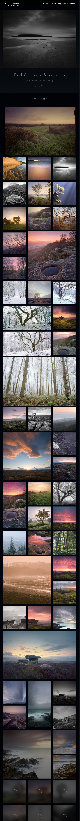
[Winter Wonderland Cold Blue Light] (27, 318)
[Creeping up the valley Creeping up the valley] (14, 419)
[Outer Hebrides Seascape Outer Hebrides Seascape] (64, 742)
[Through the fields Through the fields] (39, 131)
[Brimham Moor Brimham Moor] (64, 468)
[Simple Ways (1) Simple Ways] (64, 218)
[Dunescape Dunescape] (14, 168)
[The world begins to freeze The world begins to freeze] (14, 293)
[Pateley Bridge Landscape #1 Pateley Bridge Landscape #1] (14, 505)
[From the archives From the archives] (14, 218)
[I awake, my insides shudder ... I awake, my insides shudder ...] (39, 704)
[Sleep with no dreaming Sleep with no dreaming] (39, 293)
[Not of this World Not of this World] (64, 193)
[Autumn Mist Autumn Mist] (64, 343)
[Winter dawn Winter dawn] (39, 791)
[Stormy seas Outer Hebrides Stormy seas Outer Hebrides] (27, 754)
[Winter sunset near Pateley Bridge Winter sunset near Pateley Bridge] (64, 692)
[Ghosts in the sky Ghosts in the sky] (39, 543)
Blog (59, 4)
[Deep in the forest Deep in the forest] (64, 493)
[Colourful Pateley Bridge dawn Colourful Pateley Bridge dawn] (64, 567)
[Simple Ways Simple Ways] (64, 717)
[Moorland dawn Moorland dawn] (14, 717)
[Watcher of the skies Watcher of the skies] (14, 692)
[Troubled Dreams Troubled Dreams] (64, 443)
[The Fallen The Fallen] (14, 193)
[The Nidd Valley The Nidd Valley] (64, 419)
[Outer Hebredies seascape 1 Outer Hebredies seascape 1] (64, 767)
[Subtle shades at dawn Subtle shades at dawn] (39, 518)
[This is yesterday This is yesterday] (39, 493)
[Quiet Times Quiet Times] (39, 218)
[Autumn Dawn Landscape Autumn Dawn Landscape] (52, 255)
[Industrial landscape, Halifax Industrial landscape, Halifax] (14, 617)
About (65, 4)
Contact (72, 4)
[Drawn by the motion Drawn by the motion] (39, 168)
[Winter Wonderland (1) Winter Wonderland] (39, 381)
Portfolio (52, 4)
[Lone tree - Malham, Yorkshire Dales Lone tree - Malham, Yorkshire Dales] (39, 419)
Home (45, 4)
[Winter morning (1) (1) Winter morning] (14, 791)
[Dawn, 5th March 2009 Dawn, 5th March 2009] (14, 243)
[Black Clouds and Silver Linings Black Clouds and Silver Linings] (64, 168)
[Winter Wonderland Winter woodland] (64, 293)
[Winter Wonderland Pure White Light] (27, 344)
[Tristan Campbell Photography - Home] (12, 4)
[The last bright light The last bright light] (27, 456)
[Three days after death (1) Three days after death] (27, 580)
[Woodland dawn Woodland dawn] (14, 268)
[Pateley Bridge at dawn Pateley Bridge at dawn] (64, 592)
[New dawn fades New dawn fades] (64, 317)
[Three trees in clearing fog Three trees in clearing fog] (64, 791)
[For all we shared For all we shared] (39, 193)
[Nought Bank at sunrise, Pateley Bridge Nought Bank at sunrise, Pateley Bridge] (64, 518)
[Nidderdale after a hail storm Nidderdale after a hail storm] (39, 655)
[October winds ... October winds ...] (64, 617)
